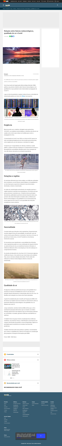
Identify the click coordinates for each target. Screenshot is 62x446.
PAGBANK (25, 1)
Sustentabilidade (26, 414)
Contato (52, 401)
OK (40, 435)
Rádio (33, 405)
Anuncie (52, 403)
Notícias (24, 401)
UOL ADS (38, 1)
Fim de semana (7, 408)
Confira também (44, 401)
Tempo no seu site (44, 405)
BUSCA (44, 1)
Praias (5, 411)
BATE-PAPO (51, 1)
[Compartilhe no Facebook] (12, 36)
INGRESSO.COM (14, 1)
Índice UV (15, 410)
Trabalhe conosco (53, 410)
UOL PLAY (34, 1)
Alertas (24, 412)
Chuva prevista (7, 436)
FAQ (51, 412)
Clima (23, 96)
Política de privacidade (52, 406)
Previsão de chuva (16, 403)
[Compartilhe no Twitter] (13, 36)
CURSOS (29, 1)
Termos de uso (53, 413)
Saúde (24, 406)
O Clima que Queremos (25, 411)
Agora (5, 403)
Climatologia (15, 412)
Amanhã (5, 406)
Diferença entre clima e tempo (7, 430)
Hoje (5, 405)
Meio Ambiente (25, 408)
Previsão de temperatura (15, 406)
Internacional (25, 416)
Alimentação (25, 405)
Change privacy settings (53, 408)
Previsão (6, 401)
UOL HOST (20, 1)
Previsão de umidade (15, 408)
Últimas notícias (26, 403)
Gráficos (15, 401)
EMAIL (58, 1)
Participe (43, 403)
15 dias (5, 410)
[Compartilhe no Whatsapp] (10, 36)
